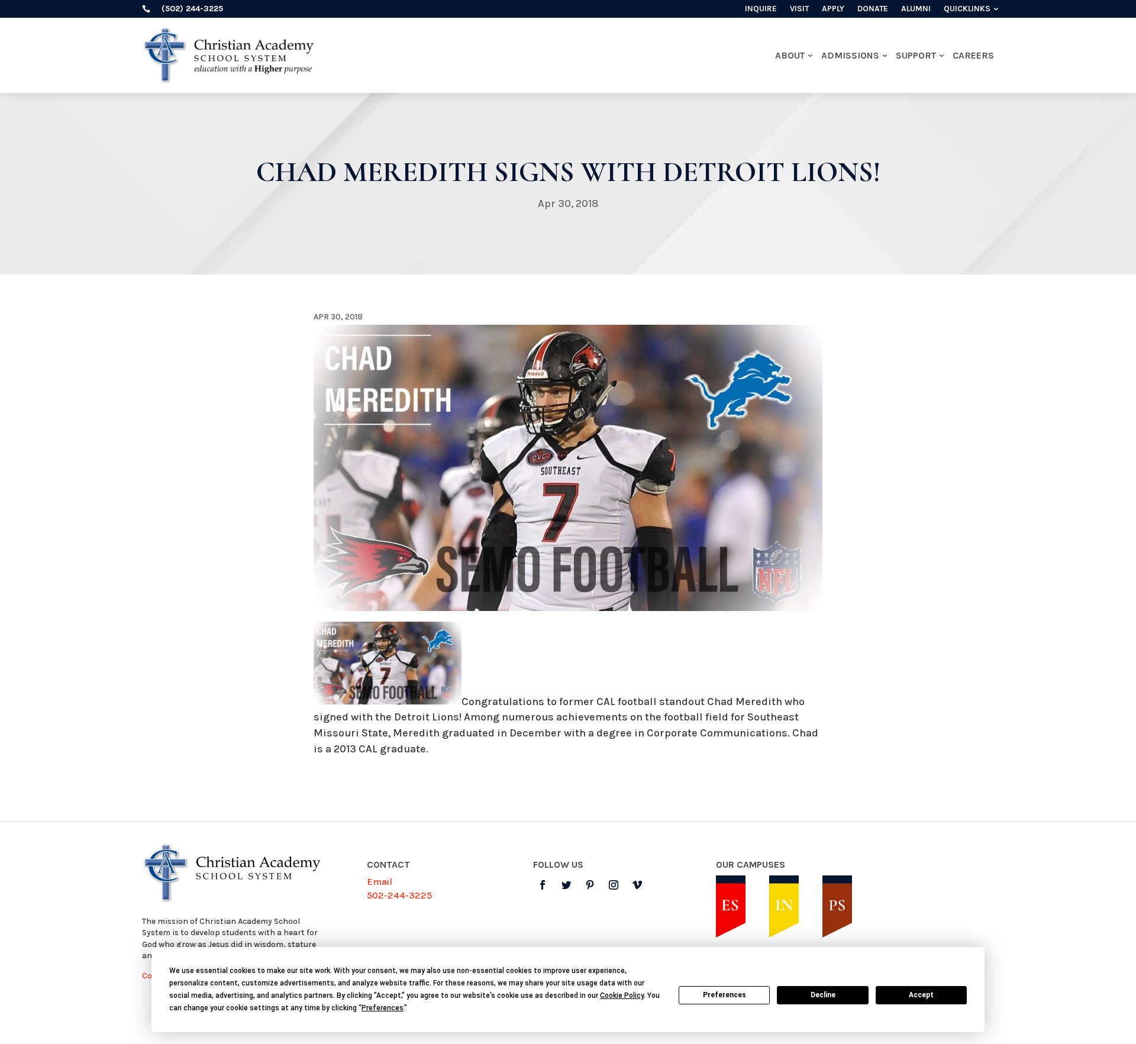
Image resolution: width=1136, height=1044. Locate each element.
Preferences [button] (383, 1008)
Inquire (761, 9)
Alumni (916, 9)
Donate (872, 9)
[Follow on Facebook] (542, 884)
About (790, 55)
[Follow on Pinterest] (589, 884)
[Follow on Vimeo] (637, 884)
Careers (973, 55)
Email (379, 881)
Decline (823, 995)
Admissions (850, 55)
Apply (833, 9)
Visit (799, 9)
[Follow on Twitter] (566, 884)
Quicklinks (967, 9)
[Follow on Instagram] (613, 884)
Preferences (724, 995)
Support (916, 55)
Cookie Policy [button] (622, 995)
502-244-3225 (399, 895)
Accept (921, 995)
